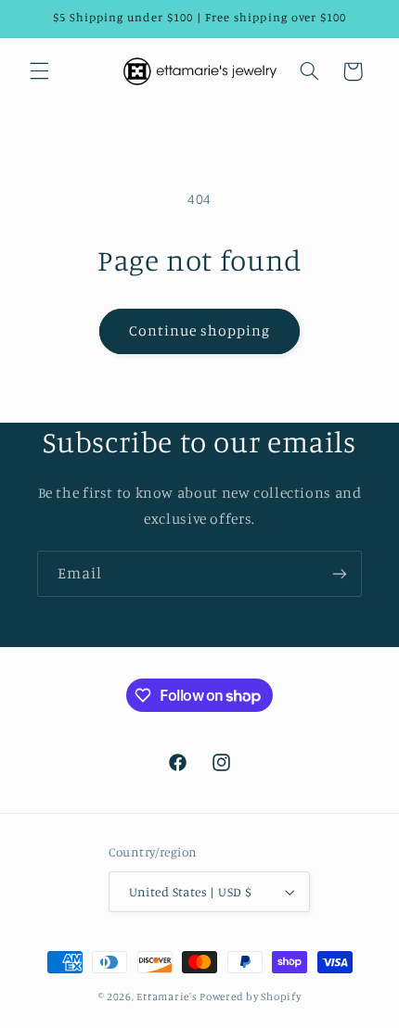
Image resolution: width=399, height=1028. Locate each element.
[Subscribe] (339, 573)
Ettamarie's (166, 996)
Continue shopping (200, 330)
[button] (39, 71)
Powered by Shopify (250, 996)
